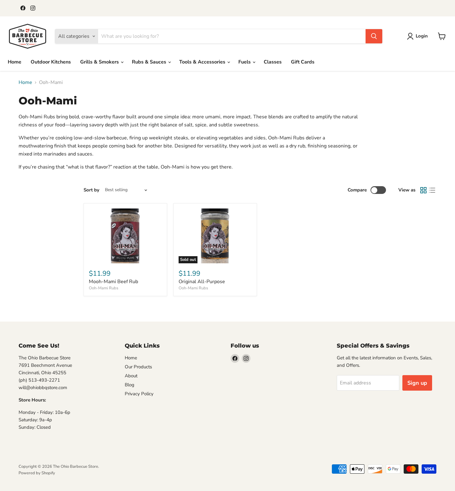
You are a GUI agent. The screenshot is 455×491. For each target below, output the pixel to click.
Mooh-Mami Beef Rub (113, 281)
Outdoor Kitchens (51, 62)
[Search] (374, 36)
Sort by (91, 190)
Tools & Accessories (203, 62)
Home (14, 62)
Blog (129, 385)
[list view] (432, 190)
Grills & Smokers (100, 62)
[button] (418, 36)
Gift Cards (302, 62)
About (131, 376)
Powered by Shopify (37, 473)
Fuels (245, 62)
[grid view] (423, 190)
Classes (273, 62)
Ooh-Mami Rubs (103, 288)
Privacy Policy (139, 394)
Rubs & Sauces (149, 62)
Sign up (417, 383)
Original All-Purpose (202, 281)
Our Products (138, 367)
